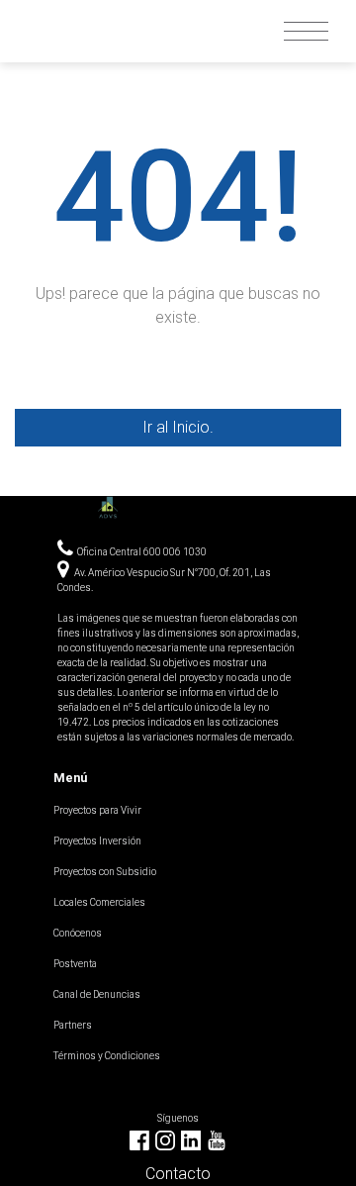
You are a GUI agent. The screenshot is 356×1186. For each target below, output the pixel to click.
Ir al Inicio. (178, 427)
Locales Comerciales (99, 902)
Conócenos (77, 933)
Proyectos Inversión (97, 841)
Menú (70, 777)
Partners (72, 1025)
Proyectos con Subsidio (104, 871)
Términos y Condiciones (106, 1055)
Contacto (178, 1173)
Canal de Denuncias (96, 994)
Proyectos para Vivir (97, 810)
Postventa (75, 963)
